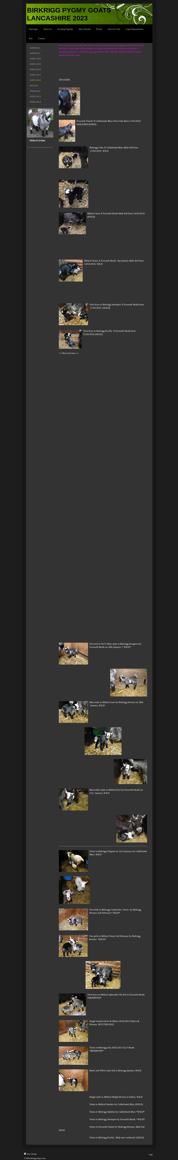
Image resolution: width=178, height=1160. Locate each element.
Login (151, 1155)
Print (28, 1154)
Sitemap (34, 1154)
